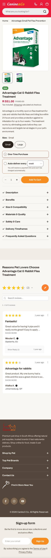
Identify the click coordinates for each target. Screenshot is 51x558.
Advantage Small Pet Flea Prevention (28, 21)
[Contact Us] (35, 4)
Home (5, 21)
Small (7, 144)
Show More (11, 333)
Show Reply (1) (13, 350)
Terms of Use (39, 548)
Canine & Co (23, 512)
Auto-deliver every (17, 163)
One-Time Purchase (18, 154)
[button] (32, 287)
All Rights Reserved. (39, 512)
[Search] (44, 11)
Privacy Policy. (25, 552)
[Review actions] (48, 315)
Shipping (18, 105)
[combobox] (25, 11)
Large (20, 144)
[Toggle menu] (4, 4)
